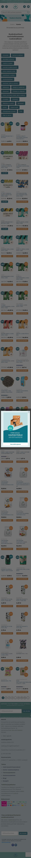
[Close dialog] (29, 412)
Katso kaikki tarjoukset (15, 444)
